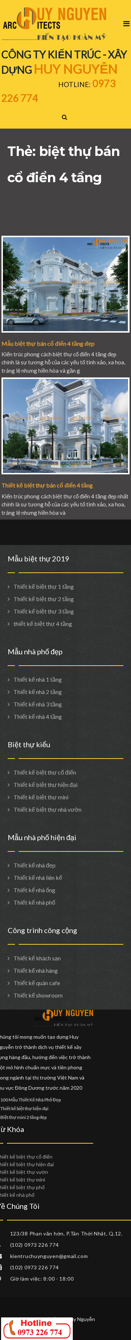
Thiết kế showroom (38, 995)
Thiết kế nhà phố (34, 902)
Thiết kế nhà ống (34, 889)
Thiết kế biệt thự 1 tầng (43, 586)
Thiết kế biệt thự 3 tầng (43, 611)
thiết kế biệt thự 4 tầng (42, 623)
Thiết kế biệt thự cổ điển (44, 772)
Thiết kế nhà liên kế (37, 877)
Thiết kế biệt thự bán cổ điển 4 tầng (47, 485)
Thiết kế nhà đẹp (34, 865)
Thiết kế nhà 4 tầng (37, 716)
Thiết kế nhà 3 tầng (37, 704)
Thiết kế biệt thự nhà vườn (47, 809)
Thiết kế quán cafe (36, 982)
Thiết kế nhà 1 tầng (37, 679)
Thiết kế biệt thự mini (40, 797)
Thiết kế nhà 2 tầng (37, 691)
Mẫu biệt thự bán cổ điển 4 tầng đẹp (48, 343)
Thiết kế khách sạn (37, 958)
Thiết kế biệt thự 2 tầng (43, 598)
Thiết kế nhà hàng (35, 970)
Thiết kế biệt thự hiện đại (45, 784)
